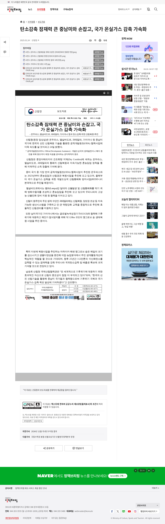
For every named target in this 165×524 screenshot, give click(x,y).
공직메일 (135, 9)
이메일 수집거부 (41, 518)
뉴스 (30, 9)
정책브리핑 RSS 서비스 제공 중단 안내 (31, 488)
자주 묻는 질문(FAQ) (58, 518)
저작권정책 (28, 421)
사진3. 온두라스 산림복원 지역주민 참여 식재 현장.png (45, 60)
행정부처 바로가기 (147, 511)
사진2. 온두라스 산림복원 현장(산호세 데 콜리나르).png (45, 56)
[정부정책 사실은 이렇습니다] (140, 57)
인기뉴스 (130, 144)
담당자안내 (38, 421)
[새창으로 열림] (100, 40)
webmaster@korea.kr (84, 511)
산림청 (35, 40)
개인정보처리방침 (12, 518)
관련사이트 (141, 505)
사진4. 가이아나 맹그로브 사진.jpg (37, 64)
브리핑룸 (41, 9)
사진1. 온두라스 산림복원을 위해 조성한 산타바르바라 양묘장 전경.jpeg (51, 52)
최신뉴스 (148, 144)
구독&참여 (68, 9)
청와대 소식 (122, 9)
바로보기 (86, 68)
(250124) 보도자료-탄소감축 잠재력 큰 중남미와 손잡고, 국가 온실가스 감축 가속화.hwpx (52, 74)
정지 (149, 470)
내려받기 (98, 52)
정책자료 (54, 9)
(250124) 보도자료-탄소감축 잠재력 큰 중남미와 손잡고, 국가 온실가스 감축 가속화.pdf (52, 80)
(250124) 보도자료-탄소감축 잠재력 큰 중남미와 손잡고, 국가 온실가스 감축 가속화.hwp (52, 69)
